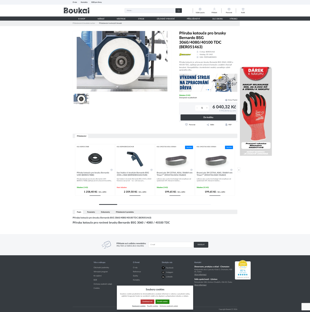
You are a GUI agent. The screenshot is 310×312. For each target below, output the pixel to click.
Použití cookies (152, 306)
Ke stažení (97, 276)
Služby (135, 276)
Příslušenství (81, 136)
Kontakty (84, 2)
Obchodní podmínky (101, 267)
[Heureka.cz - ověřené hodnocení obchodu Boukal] (243, 279)
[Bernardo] (185, 54)
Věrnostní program (101, 272)
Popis (79, 212)
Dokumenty (105, 212)
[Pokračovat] (238, 170)
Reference (137, 272)
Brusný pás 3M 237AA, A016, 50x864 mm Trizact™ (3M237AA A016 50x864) (174, 174)
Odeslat (201, 244)
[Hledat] (178, 10)
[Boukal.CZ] (76, 10)
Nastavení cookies (139, 306)
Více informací (200, 275)
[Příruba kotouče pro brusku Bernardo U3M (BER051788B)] (95, 158)
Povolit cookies (162, 301)
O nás (75, 2)
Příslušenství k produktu (125, 212)
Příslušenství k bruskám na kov (84, 23)
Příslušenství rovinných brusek (110, 23)
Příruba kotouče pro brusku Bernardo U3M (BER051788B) (93, 174)
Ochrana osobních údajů (103, 284)
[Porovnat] (111, 170)
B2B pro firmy (96, 2)
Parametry (91, 212)
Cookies (97, 288)
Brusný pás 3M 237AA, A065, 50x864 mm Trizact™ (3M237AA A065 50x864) (214, 174)
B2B (95, 280)
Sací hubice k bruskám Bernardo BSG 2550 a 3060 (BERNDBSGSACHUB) (133, 174)
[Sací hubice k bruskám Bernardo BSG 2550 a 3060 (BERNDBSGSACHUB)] (135, 158)
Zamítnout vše (147, 301)
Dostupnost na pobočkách (188, 98)
